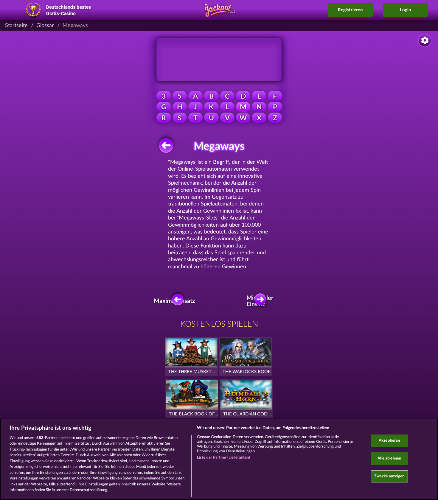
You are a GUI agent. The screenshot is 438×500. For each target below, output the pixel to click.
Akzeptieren (389, 441)
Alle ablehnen (389, 458)
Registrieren (350, 10)
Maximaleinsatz (176, 301)
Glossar (45, 25)
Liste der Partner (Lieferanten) (223, 457)
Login (405, 10)
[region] (219, 459)
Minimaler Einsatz (262, 301)
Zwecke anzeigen (389, 476)
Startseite (16, 25)
